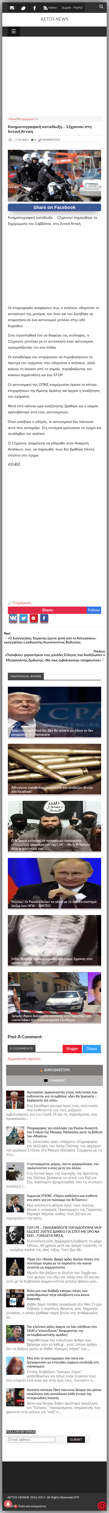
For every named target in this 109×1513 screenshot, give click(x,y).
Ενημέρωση (22, 603)
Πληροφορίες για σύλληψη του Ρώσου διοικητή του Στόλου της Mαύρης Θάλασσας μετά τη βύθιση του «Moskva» (64, 1132)
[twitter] (23, 7)
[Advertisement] (54, 75)
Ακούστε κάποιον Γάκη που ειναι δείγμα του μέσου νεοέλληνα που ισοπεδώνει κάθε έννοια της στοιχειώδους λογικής (64, 1394)
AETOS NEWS (54, 19)
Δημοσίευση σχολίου (24, 1059)
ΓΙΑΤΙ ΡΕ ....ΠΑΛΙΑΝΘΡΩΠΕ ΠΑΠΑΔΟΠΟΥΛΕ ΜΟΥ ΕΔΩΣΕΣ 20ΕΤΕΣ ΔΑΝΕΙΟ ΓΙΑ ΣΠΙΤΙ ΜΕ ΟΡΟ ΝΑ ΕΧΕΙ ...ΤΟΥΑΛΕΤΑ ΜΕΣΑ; (64, 1232)
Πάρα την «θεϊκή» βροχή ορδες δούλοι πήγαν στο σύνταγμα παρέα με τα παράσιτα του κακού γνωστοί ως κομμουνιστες (63, 1263)
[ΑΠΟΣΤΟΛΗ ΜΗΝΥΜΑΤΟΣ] (12, 7)
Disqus (91, 1049)
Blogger (72, 1049)
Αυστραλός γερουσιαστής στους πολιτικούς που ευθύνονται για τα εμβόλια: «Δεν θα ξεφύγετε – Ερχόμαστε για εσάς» (62, 1096)
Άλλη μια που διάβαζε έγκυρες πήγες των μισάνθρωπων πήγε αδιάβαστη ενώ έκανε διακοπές (58, 1295)
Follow (94, 610)
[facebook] (34, 7)
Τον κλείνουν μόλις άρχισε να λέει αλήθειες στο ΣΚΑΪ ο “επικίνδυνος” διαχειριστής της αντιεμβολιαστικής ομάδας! (62, 1331)
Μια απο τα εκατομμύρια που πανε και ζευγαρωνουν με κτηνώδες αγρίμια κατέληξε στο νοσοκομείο (63, 1362)
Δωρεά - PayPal (72, 7)
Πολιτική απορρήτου (32, 1506)
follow (52, 7)
